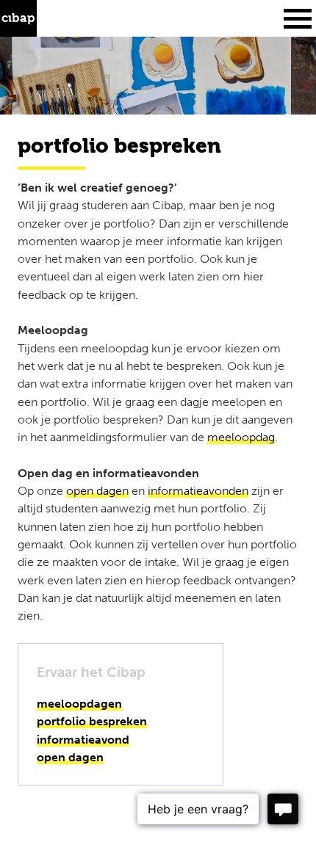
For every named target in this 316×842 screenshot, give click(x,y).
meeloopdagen (79, 704)
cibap (18, 18)
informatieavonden (198, 491)
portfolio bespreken (92, 721)
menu (297, 18)
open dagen (97, 491)
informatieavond (83, 740)
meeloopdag (241, 437)
